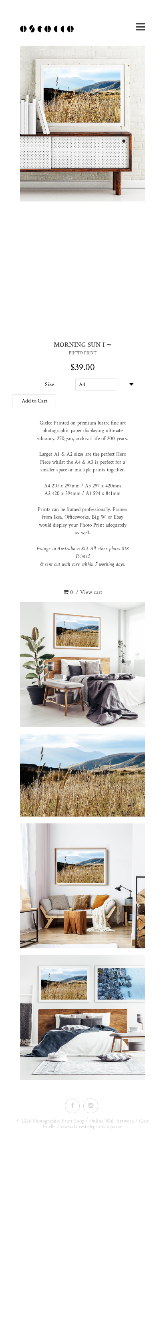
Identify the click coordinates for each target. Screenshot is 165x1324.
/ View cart (86, 592)
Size (49, 384)
